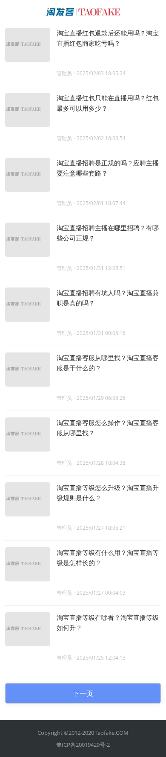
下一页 (83, 693)
